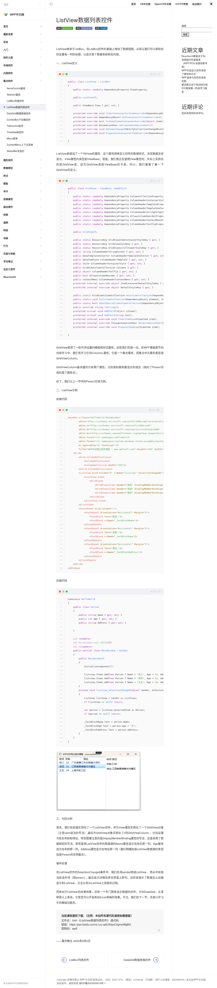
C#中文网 (145, 4)
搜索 (184, 25)
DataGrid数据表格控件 (19, 113)
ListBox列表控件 (15, 100)
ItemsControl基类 (16, 88)
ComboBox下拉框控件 (19, 119)
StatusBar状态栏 (15, 151)
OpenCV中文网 (163, 4)
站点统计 (197, 4)
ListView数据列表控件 (18, 107)
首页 (5, 26)
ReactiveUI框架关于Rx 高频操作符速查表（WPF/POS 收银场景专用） (194, 61)
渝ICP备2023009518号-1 (92, 983)
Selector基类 (13, 94)
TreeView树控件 (15, 132)
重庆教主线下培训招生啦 (195, 84)
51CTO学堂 (181, 4)
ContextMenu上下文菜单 (20, 144)
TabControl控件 (15, 126)
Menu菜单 (12, 138)
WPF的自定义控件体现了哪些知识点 (194, 72)
